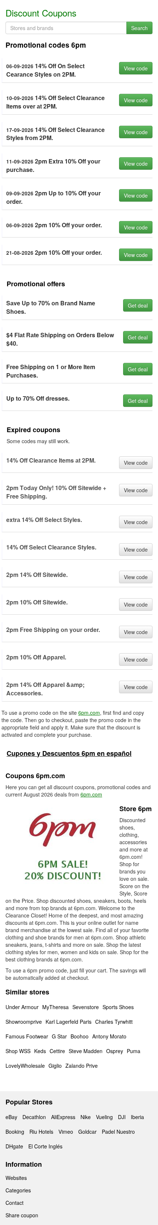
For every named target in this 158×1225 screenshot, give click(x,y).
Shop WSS (18, 1051)
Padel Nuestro (118, 1131)
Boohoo (80, 1036)
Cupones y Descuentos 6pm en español (69, 753)
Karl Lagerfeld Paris (68, 1021)
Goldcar (87, 1131)
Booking (15, 1131)
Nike (85, 1117)
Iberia (137, 1117)
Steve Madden (86, 1051)
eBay (11, 1117)
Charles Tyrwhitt (114, 1021)
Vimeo (65, 1131)
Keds (40, 1051)
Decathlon (34, 1117)
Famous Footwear (27, 1036)
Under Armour (22, 1007)
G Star (59, 1036)
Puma (133, 1051)
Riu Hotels (41, 1131)
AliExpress (63, 1117)
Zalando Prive (81, 1065)
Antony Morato (109, 1036)
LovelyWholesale (25, 1065)
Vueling (104, 1117)
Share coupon (22, 1215)
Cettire (57, 1051)
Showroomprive (24, 1021)
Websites (16, 1177)
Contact (15, 1202)
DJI (122, 1117)
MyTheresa (55, 1007)
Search (139, 28)
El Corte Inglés (45, 1146)
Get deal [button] (138, 305)
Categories (18, 1190)
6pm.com (89, 712)
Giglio (55, 1065)
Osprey (114, 1051)
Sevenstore (85, 1007)
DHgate (14, 1146)
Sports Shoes (118, 1007)
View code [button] (136, 68)
